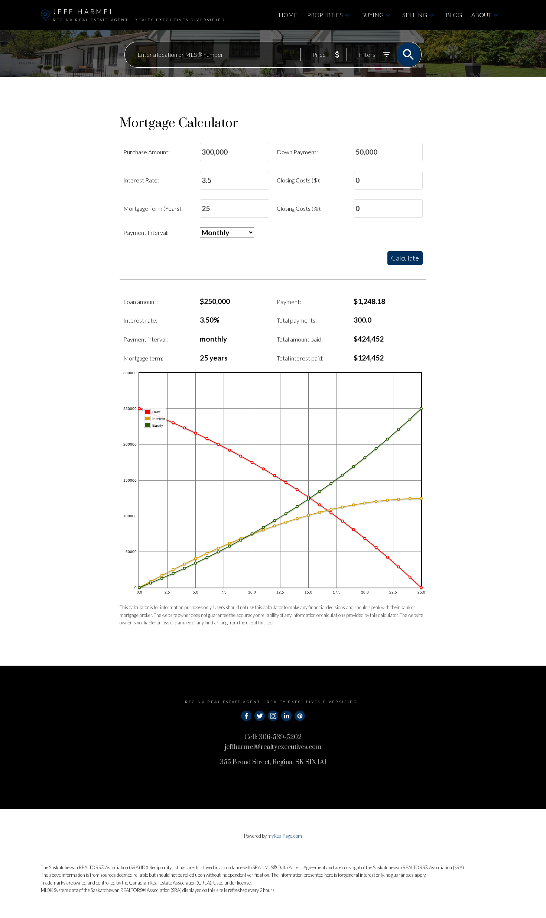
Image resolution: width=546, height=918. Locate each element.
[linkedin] (286, 716)
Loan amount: (140, 301)
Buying (372, 14)
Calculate (405, 258)
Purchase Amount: (146, 151)
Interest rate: (140, 320)
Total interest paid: (300, 358)
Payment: (289, 301)
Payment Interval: (146, 232)
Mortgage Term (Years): (153, 208)
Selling (414, 14)
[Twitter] (259, 716)
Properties (325, 14)
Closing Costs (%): (299, 208)
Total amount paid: (300, 339)
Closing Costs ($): (299, 180)
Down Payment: (297, 151)
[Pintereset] (300, 716)
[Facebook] (246, 716)
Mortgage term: (143, 358)
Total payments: (297, 320)
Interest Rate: (141, 180)
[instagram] (273, 716)
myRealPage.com (284, 836)
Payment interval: (145, 339)
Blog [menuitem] (454, 14)
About (481, 14)
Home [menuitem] (288, 14)
